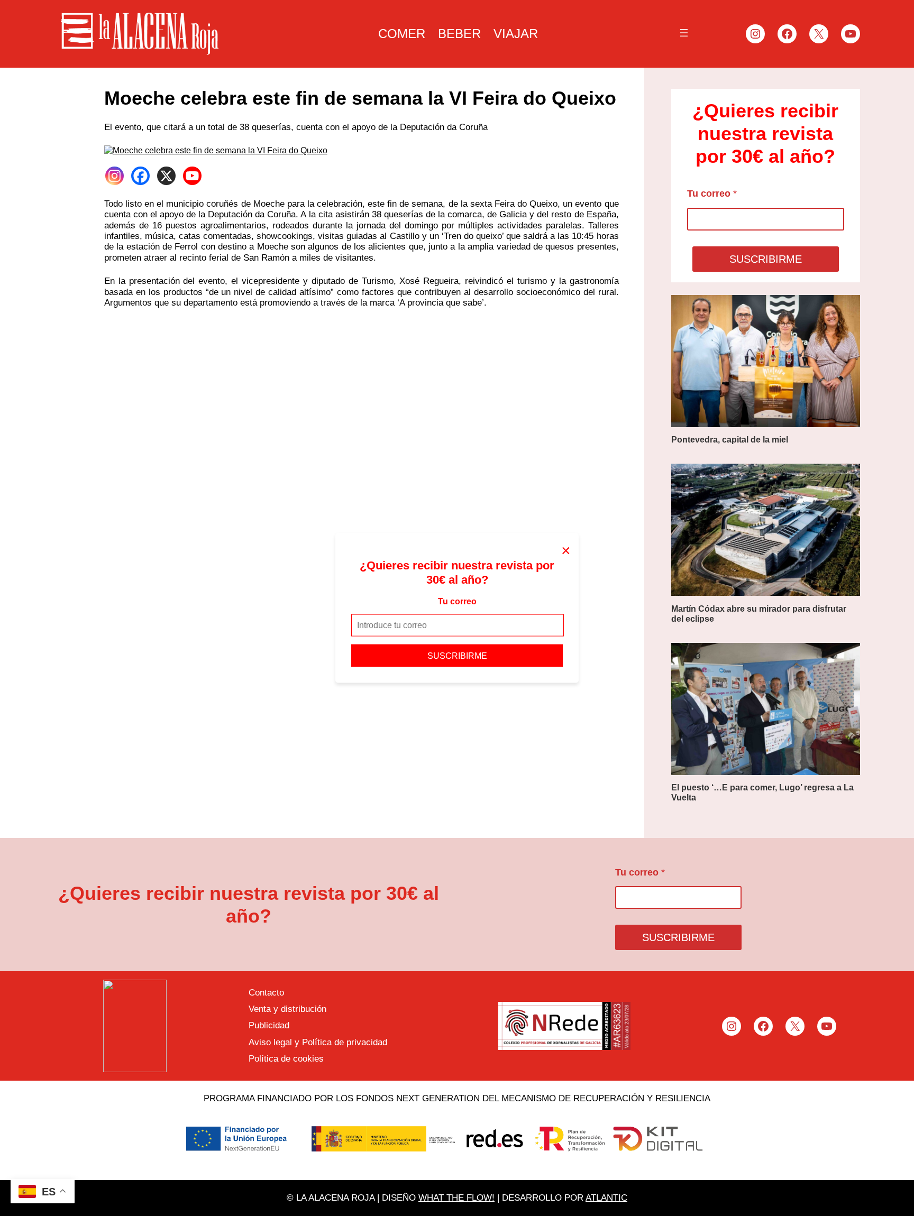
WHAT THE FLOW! (456, 1198)
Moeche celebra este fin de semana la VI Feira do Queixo (360, 98)
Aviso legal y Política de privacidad (318, 1042)
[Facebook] (140, 176)
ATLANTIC (606, 1198)
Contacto (266, 993)
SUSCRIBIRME (457, 655)
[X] (166, 176)
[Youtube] (192, 176)
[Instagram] (114, 176)
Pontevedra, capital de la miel (729, 439)
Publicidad (269, 1025)
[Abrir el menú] (684, 32)
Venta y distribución (287, 1009)
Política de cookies (286, 1059)
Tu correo (457, 601)
